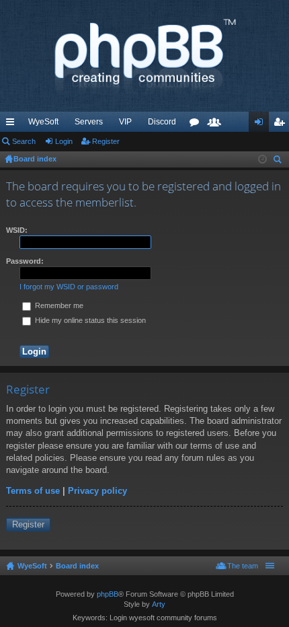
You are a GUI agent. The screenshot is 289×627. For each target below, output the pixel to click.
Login (64, 141)
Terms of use (33, 491)
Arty (158, 604)
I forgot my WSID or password (68, 287)
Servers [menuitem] (89, 121)
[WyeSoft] (144, 56)
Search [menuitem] (279, 161)
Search (24, 141)
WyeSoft (43, 121)
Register (106, 141)
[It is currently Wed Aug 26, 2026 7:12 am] (262, 159)
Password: (25, 261)
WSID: (17, 230)
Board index (77, 566)
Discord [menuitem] (162, 121)
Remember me (58, 305)
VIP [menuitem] (125, 121)
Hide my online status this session (89, 320)
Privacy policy (97, 491)
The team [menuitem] (242, 566)
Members (217, 124)
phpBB (107, 594)
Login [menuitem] (261, 124)
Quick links (12, 124)
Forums (197, 124)
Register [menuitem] (281, 124)
